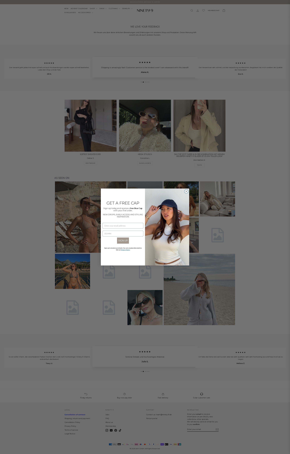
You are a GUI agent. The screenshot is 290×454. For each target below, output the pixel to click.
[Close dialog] (186, 191)
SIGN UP (123, 240)
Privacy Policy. (125, 250)
